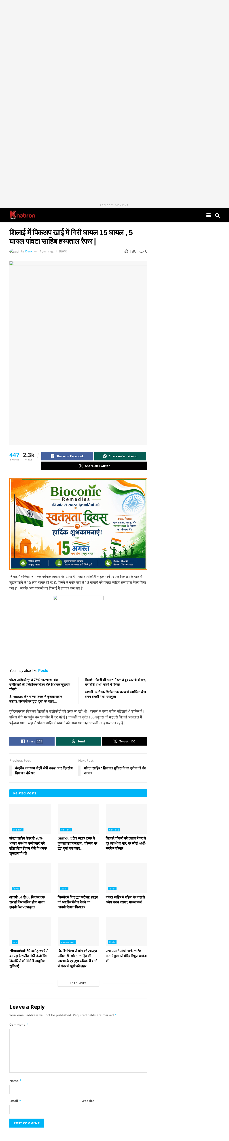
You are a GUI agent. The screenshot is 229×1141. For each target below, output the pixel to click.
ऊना (15, 942)
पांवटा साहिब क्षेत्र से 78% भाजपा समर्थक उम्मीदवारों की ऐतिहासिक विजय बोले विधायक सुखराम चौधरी (39, 684)
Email (15, 1101)
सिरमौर (63, 251)
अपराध (64, 888)
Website (88, 1101)
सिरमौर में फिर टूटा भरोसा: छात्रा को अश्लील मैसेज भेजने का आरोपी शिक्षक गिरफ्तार (78, 902)
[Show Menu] (208, 215)
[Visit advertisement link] (114, 101)
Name (15, 1081)
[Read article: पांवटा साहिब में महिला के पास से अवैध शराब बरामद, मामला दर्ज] (126, 878)
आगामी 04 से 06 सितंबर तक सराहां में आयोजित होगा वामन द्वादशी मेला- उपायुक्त (27, 902)
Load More (78, 983)
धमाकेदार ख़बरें (67, 942)
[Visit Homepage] (22, 214)
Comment (18, 1024)
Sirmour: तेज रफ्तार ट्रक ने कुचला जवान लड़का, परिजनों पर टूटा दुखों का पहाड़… (78, 843)
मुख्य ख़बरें (17, 829)
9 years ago (47, 251)
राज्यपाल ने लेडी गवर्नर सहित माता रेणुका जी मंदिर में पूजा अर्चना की (126, 956)
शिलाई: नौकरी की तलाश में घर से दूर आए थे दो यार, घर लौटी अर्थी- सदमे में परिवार (126, 843)
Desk (28, 251)
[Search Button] (217, 215)
